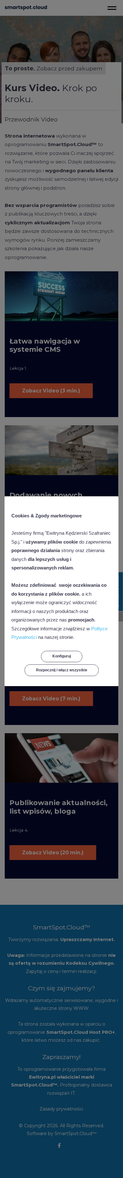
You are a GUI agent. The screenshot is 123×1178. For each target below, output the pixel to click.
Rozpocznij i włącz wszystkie (61, 670)
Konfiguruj (61, 656)
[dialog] (61, 589)
